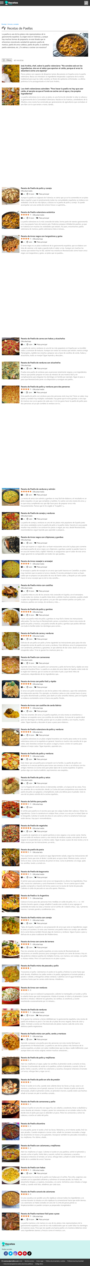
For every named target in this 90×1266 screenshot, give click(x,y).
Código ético (39, 1264)
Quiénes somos (29, 1261)
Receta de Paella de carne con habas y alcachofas (43, 338)
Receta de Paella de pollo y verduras (37, 753)
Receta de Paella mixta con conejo (36, 917)
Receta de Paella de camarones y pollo (38, 1102)
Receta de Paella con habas (33, 1167)
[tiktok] (29, 1253)
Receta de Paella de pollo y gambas (37, 609)
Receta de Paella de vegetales (34, 825)
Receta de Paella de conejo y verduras (38, 513)
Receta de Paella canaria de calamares (38, 1192)
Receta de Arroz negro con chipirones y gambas (42, 537)
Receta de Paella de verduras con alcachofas (40, 363)
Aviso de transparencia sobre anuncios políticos (18, 1264)
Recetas (4, 24)
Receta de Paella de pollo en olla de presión (40, 1080)
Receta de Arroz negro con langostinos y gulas (41, 236)
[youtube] (20, 1253)
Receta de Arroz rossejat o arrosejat (37, 561)
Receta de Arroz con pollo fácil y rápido (38, 681)
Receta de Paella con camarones (35, 657)
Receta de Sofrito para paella (34, 801)
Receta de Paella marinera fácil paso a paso (40, 1214)
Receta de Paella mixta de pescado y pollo (40, 966)
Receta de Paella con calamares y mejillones (40, 1145)
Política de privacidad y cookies (55, 1261)
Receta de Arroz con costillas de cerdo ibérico (41, 705)
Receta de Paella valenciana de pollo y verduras (42, 729)
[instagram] (15, 1253)
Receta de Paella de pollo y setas (35, 777)
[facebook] (6, 1253)
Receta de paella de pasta (32, 849)
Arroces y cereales (13, 24)
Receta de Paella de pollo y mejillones (38, 1058)
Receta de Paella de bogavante (35, 871)
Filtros (8, 60)
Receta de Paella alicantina (33, 1123)
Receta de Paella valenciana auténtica (38, 212)
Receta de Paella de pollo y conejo (36, 188)
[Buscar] (86, 3)
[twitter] (10, 1253)
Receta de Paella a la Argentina (35, 895)
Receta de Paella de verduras (34, 1010)
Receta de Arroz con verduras (34, 988)
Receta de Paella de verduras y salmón (38, 489)
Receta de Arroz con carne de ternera (37, 941)
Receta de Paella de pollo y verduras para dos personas (45, 387)
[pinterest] (25, 1253)
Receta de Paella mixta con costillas (37, 585)
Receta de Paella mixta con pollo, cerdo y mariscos (43, 1034)
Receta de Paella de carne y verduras (37, 633)
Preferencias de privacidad (75, 1261)
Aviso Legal (39, 1261)
